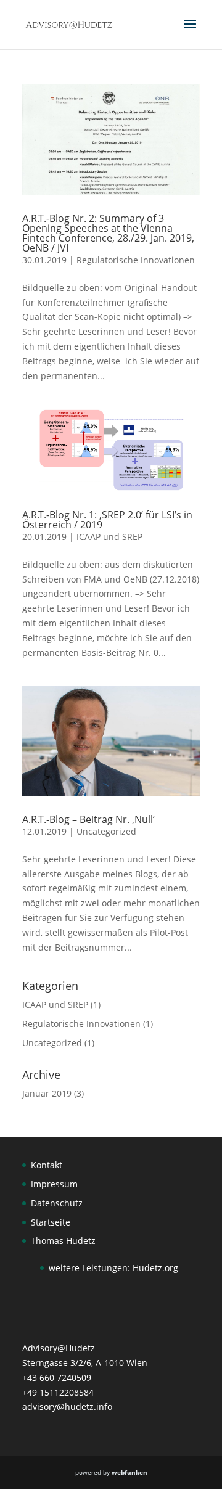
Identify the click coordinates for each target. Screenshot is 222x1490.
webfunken (129, 1472)
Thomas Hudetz (63, 1240)
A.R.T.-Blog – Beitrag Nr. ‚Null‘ (88, 819)
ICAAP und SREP (109, 536)
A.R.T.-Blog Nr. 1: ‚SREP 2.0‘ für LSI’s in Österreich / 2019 (107, 519)
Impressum (54, 1184)
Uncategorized (106, 831)
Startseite (50, 1222)
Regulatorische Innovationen (135, 260)
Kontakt (46, 1165)
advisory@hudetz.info (67, 1406)
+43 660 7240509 (56, 1377)
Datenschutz (57, 1203)
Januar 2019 (47, 1093)
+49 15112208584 (58, 1392)
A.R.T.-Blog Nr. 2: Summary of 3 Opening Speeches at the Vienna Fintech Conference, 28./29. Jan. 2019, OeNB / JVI (108, 233)
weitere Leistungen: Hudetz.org (113, 1268)
